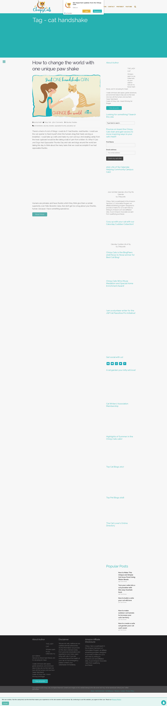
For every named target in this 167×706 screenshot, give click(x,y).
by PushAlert (69, 13)
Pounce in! (97, 11)
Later (86, 11)
